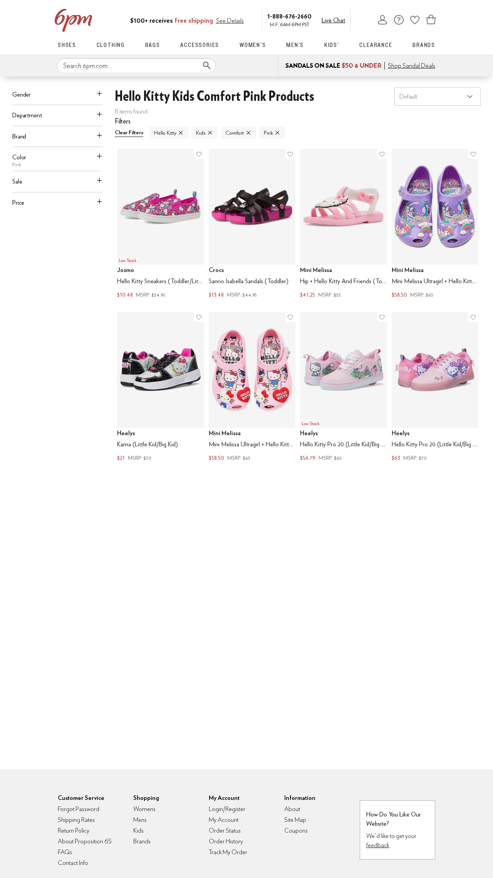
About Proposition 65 (85, 841)
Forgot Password (78, 809)
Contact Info (73, 862)
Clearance (375, 44)
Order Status (225, 830)
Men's (295, 44)
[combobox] (136, 65)
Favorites (414, 19)
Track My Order (228, 852)
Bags (152, 44)
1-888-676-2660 (289, 16)
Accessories (199, 44)
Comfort (234, 133)
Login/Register (227, 809)
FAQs (65, 852)
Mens (140, 819)
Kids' (331, 44)
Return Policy (73, 830)
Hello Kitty (165, 133)
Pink (268, 133)
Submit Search (207, 65)
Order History (226, 841)
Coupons (296, 830)
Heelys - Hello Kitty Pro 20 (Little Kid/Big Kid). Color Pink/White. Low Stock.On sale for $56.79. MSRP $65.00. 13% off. (343, 387)
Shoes (67, 44)
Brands (424, 44)
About (292, 809)
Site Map (295, 819)
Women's (253, 44)
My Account (382, 19)
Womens (144, 809)
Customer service (398, 19)
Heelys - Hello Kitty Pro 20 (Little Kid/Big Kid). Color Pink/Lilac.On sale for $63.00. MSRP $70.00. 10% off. (435, 387)
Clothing (111, 44)
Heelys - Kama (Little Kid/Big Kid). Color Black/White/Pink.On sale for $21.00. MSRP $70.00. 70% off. (160, 387)
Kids (200, 133)
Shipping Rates (76, 819)
